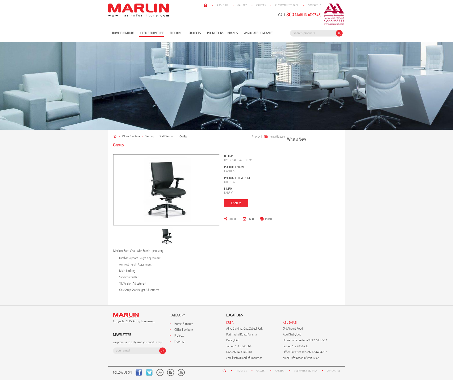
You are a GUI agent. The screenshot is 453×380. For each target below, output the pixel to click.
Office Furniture (131, 136)
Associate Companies (258, 33)
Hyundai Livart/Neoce (239, 160)
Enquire (236, 203)
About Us (222, 5)
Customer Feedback (286, 5)
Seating (149, 136)
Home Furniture (122, 33)
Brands (232, 33)
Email (251, 219)
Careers (261, 5)
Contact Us (314, 5)
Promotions (215, 33)
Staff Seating (166, 136)
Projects (194, 33)
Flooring (175, 33)
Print (268, 219)
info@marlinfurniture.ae (248, 358)
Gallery (242, 5)
